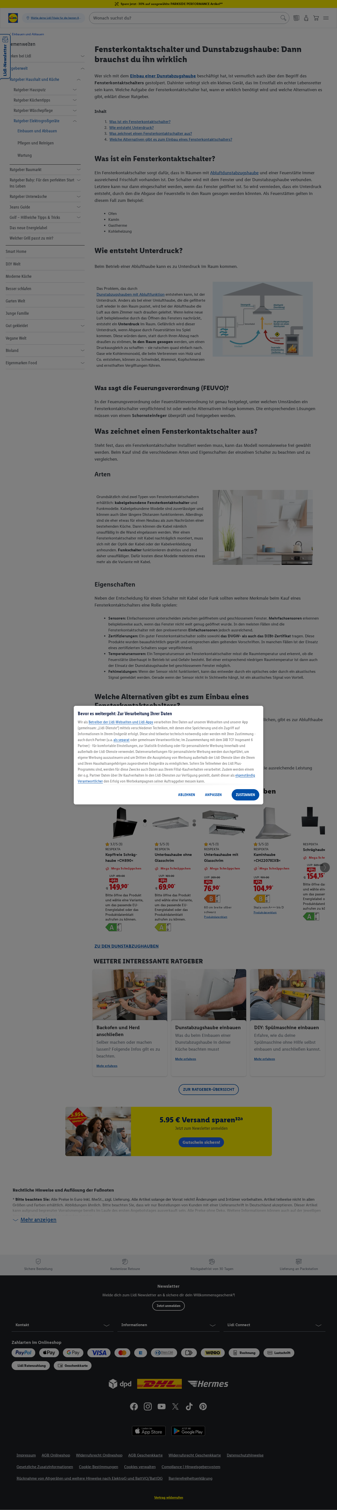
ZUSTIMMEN (245, 794)
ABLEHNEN (186, 794)
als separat (121, 739)
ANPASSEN (213, 794)
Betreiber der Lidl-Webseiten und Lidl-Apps (121, 722)
